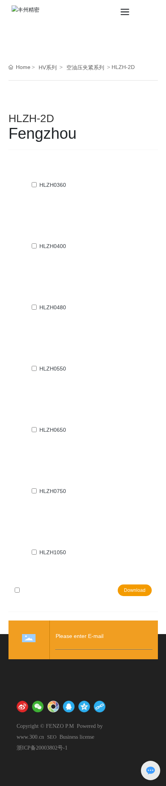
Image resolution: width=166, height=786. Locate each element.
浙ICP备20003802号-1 (42, 748)
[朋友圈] (53, 706)
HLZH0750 (52, 491)
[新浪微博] (22, 706)
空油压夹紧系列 (85, 67)
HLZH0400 (52, 246)
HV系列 (48, 67)
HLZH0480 (52, 307)
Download (135, 590)
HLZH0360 (52, 185)
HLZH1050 (52, 552)
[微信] (38, 706)
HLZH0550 (52, 368)
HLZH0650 (52, 430)
